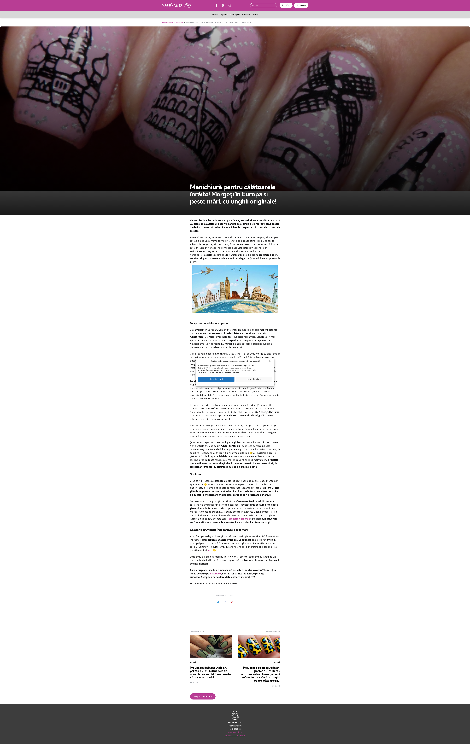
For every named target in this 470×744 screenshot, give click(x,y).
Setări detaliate (254, 379)
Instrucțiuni (235, 14)
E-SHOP (286, 5)
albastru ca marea (239, 518)
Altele (215, 14)
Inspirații (224, 14)
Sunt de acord (216, 379)
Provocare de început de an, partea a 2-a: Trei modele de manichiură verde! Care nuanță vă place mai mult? (210, 672)
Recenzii (246, 14)
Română (300, 5)
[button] (270, 361)
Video (255, 14)
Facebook (215, 573)
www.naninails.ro (235, 732)
